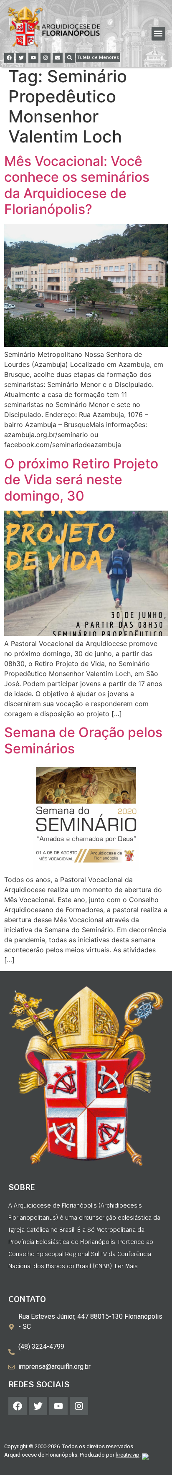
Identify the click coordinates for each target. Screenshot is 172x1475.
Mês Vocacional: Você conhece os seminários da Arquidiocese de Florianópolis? (76, 185)
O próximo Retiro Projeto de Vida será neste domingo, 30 (81, 479)
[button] (158, 34)
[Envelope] (58, 58)
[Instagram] (45, 58)
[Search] (70, 58)
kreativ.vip (127, 1455)
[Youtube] (33, 58)
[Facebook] (9, 58)
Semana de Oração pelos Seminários (83, 740)
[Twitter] (21, 58)
